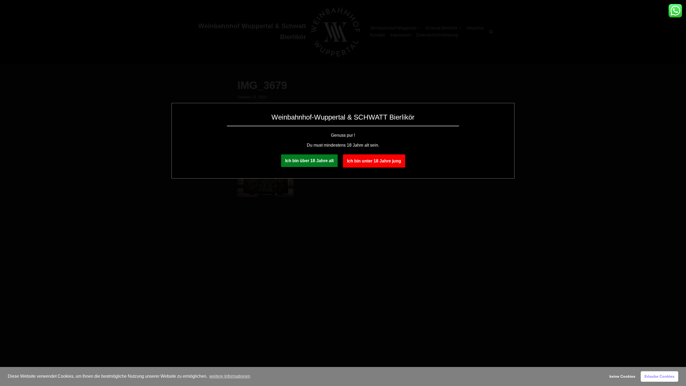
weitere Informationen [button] (229, 376)
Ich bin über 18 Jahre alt (309, 160)
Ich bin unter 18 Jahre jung (374, 161)
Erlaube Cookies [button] (659, 376)
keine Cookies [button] (622, 376)
